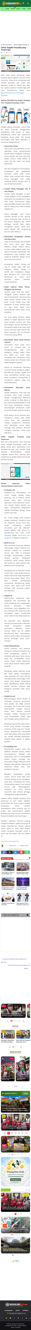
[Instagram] (14, 1318)
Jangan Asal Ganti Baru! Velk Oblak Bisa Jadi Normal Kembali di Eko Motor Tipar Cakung (15, 1208)
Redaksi (9, 1324)
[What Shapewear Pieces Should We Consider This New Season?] (23, 897)
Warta (3, 52)
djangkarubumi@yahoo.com (17, 1313)
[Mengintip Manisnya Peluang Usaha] (15, 1144)
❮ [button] (9, 1047)
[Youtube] (26, 1318)
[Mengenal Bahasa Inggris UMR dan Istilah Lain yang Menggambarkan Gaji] (23, 866)
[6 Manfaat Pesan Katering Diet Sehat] (8, 897)
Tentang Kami (8, 1310)
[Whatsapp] (27, 852)
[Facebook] (4, 852)
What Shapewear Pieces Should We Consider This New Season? (23, 904)
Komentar (10, 52)
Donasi (18, 1310)
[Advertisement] (15, 26)
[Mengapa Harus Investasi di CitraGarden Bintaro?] (8, 882)
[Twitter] (10, 852)
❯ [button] (21, 1047)
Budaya (18, 8)
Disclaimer (14, 1324)
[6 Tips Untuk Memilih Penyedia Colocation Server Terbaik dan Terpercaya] (23, 882)
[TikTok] (22, 1318)
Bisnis (24, 8)
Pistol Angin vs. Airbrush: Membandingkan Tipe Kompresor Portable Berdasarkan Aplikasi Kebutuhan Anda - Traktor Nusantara (8, 873)
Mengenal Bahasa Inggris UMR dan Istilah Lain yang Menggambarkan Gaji (23, 873)
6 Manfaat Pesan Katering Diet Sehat (8, 904)
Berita (13, 8)
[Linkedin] (18, 1318)
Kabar (7, 8)
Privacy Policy (21, 1324)
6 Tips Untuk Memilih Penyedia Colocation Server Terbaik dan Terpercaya (22, 888)
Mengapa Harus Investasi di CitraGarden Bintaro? (8, 888)
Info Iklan (25, 1310)
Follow (15, 1261)
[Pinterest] (21, 852)
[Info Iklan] (15, 1171)
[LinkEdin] (15, 852)
